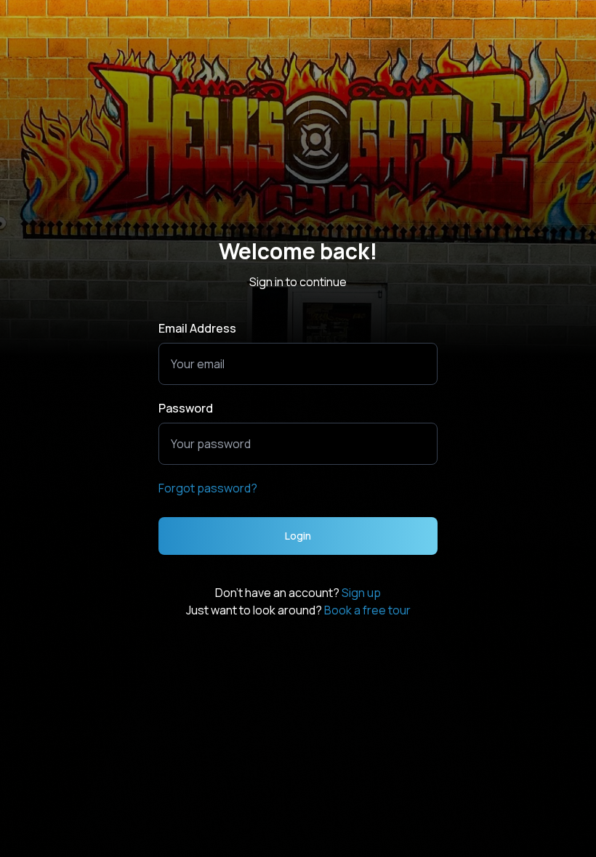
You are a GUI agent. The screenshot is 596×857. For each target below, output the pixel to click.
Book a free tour (367, 610)
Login (298, 536)
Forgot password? (207, 488)
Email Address (197, 328)
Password (185, 408)
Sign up (361, 593)
